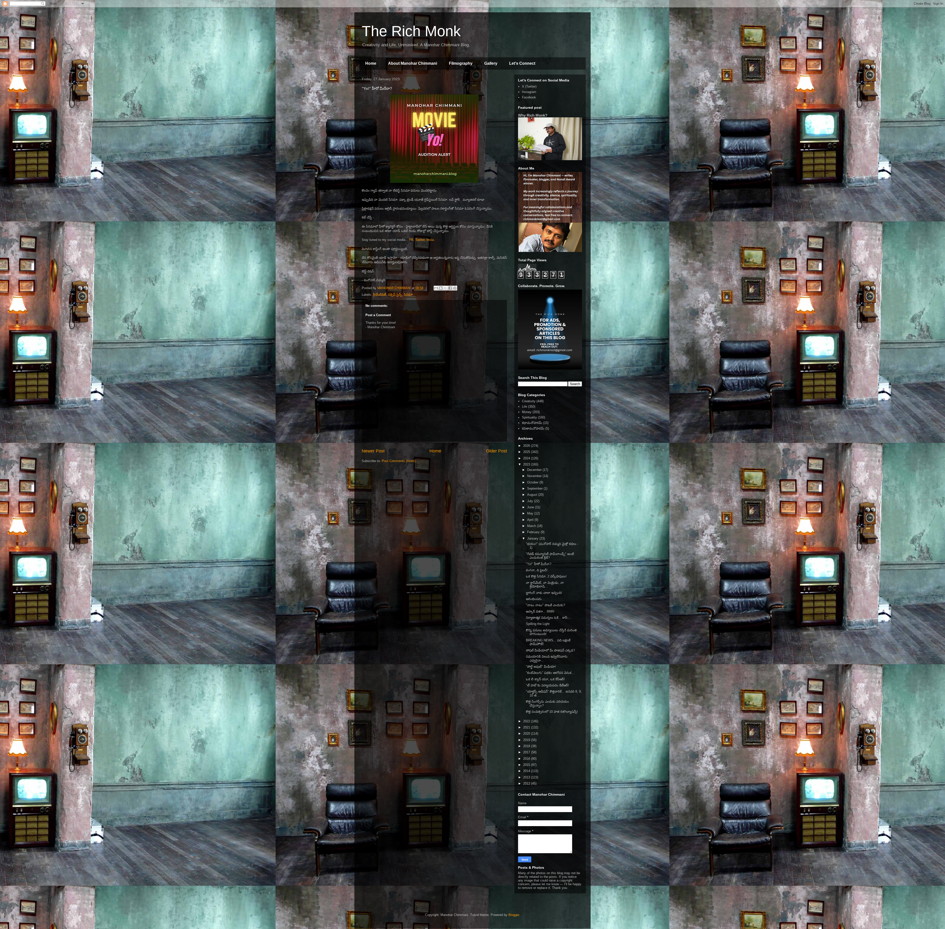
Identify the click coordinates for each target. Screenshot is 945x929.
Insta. (430, 240)
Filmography (460, 63)
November (535, 476)
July (530, 501)
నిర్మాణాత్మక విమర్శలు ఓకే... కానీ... (548, 617)
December (535, 470)
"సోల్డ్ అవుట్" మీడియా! (541, 666)
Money (527, 412)
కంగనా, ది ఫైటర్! (537, 570)
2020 (527, 733)
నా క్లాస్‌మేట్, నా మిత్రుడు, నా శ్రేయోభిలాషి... (545, 584)
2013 (527, 777)
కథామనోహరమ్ (532, 423)
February (534, 532)
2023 (527, 464)
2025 (527, 452)
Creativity (529, 401)
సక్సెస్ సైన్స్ (395, 294)
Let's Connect (522, 63)
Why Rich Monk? (532, 115)
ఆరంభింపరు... (535, 599)
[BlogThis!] (440, 288)
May (530, 513)
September (535, 488)
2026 (527, 446)
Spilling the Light (538, 624)
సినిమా (408, 294)
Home (370, 63)
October (533, 482)
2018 (527, 746)
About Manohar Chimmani (412, 63)
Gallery (490, 63)
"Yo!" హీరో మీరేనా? (538, 564)
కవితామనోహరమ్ (533, 428)
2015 (527, 765)
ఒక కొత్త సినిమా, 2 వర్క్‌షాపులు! (546, 576)
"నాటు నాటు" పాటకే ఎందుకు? (545, 605)
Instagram (529, 92)
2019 (527, 740)
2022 (527, 721)
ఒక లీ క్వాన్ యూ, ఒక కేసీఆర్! (545, 679)
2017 (527, 752)
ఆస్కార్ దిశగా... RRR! (540, 611)
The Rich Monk (411, 31)
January (533, 538)
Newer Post (373, 451)
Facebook (529, 97)
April (531, 520)
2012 (527, 783)
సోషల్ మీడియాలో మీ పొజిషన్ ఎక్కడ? (550, 650)
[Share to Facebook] (450, 288)
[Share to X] (445, 288)
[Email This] (436, 288)
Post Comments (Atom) (398, 461)
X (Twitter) (529, 86)
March (532, 526)
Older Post (496, 451)
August (532, 494)
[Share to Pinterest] (454, 288)
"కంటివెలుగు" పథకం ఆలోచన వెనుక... (550, 673)
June (531, 507)
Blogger (513, 915)
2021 (527, 727)
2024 (527, 458)
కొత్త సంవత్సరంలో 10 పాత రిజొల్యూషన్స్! (552, 711)
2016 (527, 758)
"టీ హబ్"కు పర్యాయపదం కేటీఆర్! (547, 685)
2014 (527, 771)
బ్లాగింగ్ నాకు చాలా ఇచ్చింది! (544, 593)
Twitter (420, 240)
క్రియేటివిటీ (379, 294)
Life (524, 406)
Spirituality (529, 417)
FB (410, 240)
